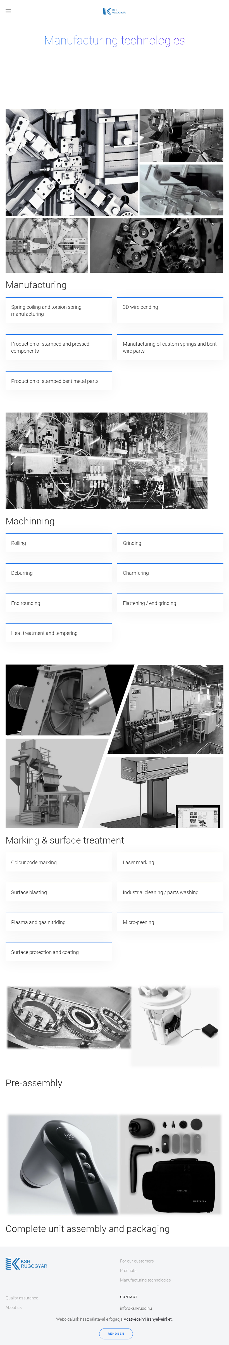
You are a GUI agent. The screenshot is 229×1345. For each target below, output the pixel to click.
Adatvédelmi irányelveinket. (148, 1319)
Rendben (116, 1333)
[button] (8, 11)
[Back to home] (114, 11)
